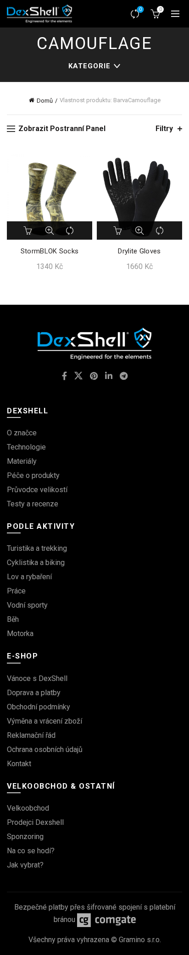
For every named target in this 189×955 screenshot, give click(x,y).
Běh (13, 619)
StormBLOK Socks (50, 251)
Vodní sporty (27, 605)
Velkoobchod (28, 808)
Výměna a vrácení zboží (44, 721)
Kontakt (19, 763)
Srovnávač (140, 9)
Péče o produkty (33, 475)
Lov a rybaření (29, 576)
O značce (22, 432)
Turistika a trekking (37, 548)
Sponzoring (25, 836)
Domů (45, 100)
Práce (16, 591)
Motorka (20, 633)
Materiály (22, 461)
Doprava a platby (34, 692)
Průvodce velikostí (37, 489)
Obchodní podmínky (38, 707)
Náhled (49, 230)
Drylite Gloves (139, 251)
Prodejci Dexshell (35, 822)
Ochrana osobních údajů (45, 749)
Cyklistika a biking (36, 562)
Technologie (26, 447)
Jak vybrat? (25, 865)
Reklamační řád (31, 735)
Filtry (164, 128)
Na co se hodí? (31, 850)
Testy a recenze (32, 503)
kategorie (89, 66)
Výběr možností (28, 230)
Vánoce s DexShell (37, 678)
